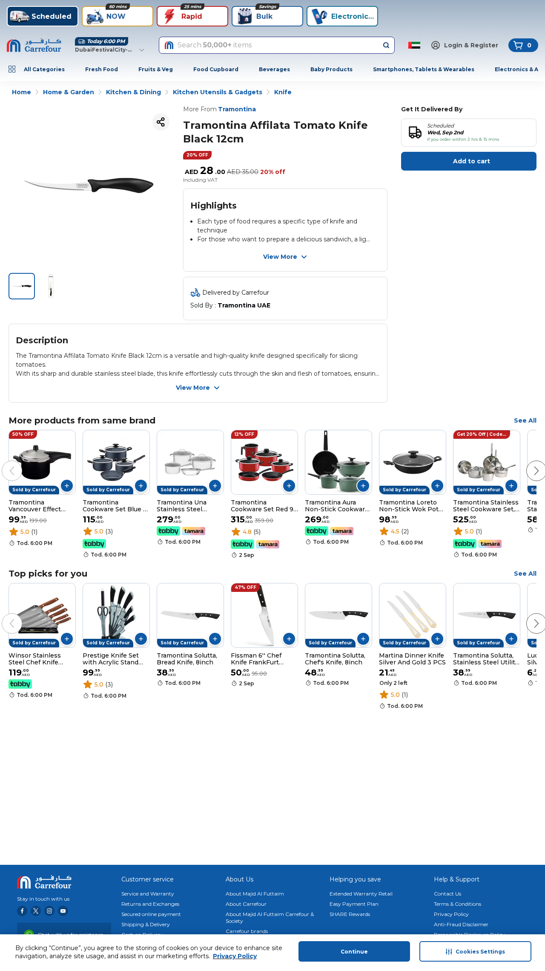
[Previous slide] (3, 462)
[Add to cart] (67, 486)
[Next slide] (528, 462)
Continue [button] (354, 951)
